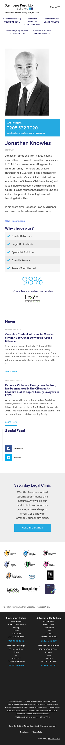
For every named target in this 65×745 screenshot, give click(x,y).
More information (32, 527)
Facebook (19, 448)
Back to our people (16, 220)
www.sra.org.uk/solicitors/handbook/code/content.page (32, 710)
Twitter (18, 457)
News (10, 321)
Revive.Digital (54, 738)
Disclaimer (25, 732)
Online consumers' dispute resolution (32, 713)
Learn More (11, 371)
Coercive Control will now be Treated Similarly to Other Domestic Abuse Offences (29, 337)
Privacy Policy (37, 732)
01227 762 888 (32, 24)
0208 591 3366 (12, 21)
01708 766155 (42, 33)
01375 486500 (51, 21)
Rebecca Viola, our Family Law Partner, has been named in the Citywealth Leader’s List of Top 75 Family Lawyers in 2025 (32, 390)
